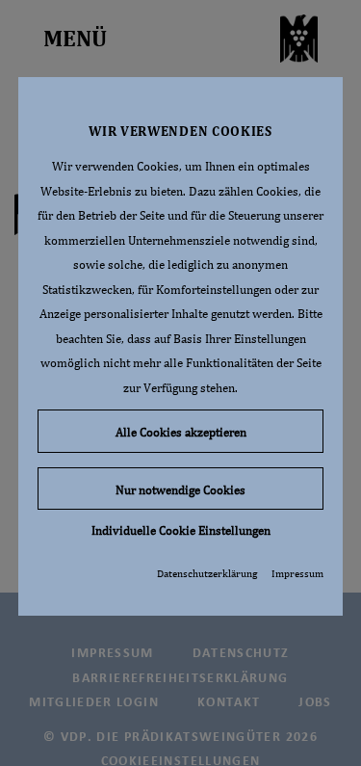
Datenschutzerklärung (207, 573)
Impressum (297, 573)
